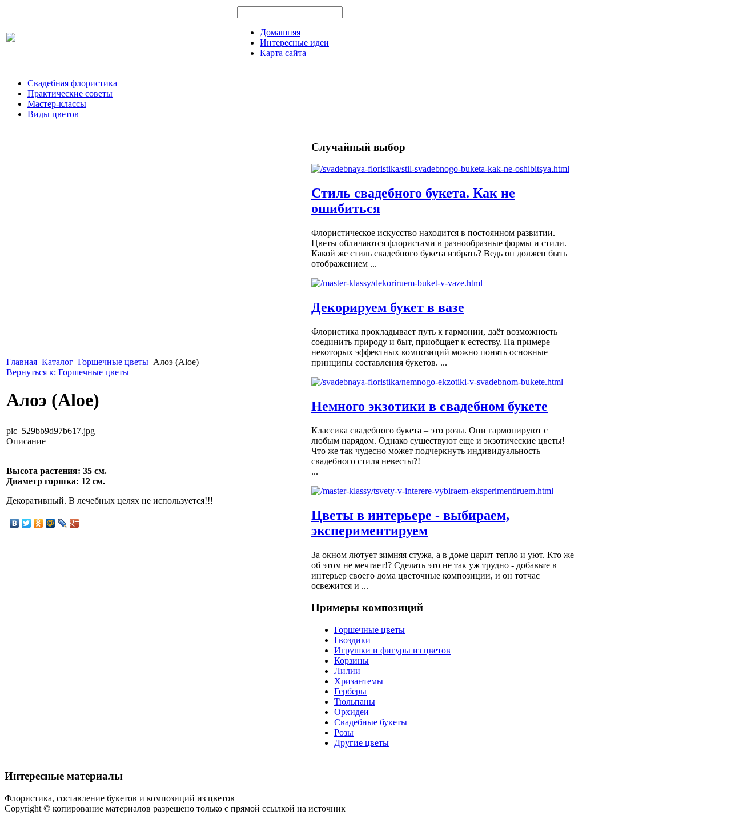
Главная (21, 362)
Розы (344, 732)
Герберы (350, 691)
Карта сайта (283, 53)
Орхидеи (351, 712)
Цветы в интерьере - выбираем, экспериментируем (410, 523)
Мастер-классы (56, 104)
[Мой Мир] (51, 523)
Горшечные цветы (113, 362)
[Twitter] (27, 523)
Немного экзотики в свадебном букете (429, 406)
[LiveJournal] (63, 523)
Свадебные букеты (370, 722)
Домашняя (280, 32)
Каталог (57, 362)
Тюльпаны (354, 701)
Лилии (347, 671)
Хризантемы (358, 681)
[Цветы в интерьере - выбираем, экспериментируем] (432, 491)
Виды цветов (53, 114)
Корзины (351, 660)
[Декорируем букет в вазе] (397, 283)
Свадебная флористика (72, 83)
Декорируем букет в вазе (387, 307)
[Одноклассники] (39, 523)
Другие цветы (361, 743)
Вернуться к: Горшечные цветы (67, 372)
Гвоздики (352, 640)
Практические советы (70, 93)
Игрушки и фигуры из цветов (392, 650)
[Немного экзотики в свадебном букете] (437, 382)
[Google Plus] (75, 523)
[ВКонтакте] (15, 523)
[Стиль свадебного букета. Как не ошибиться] (440, 169)
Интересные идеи (294, 42)
